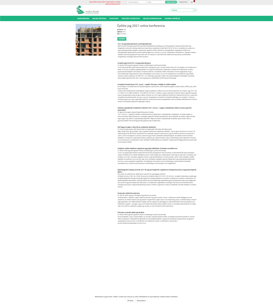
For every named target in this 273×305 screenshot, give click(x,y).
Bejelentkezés (171, 2)
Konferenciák (83, 18)
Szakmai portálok (172, 18)
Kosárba (122, 39)
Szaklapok (113, 18)
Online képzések (99, 18)
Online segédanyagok (152, 18)
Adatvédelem (141, 300)
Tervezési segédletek (130, 18)
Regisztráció (183, 2)
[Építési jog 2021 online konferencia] (95, 40)
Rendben (130, 300)
